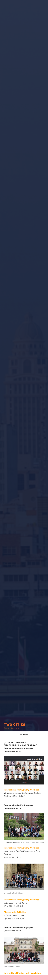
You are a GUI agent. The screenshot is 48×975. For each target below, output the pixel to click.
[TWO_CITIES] (24, 826)
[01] (24, 877)
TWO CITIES (14, 724)
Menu (25, 735)
